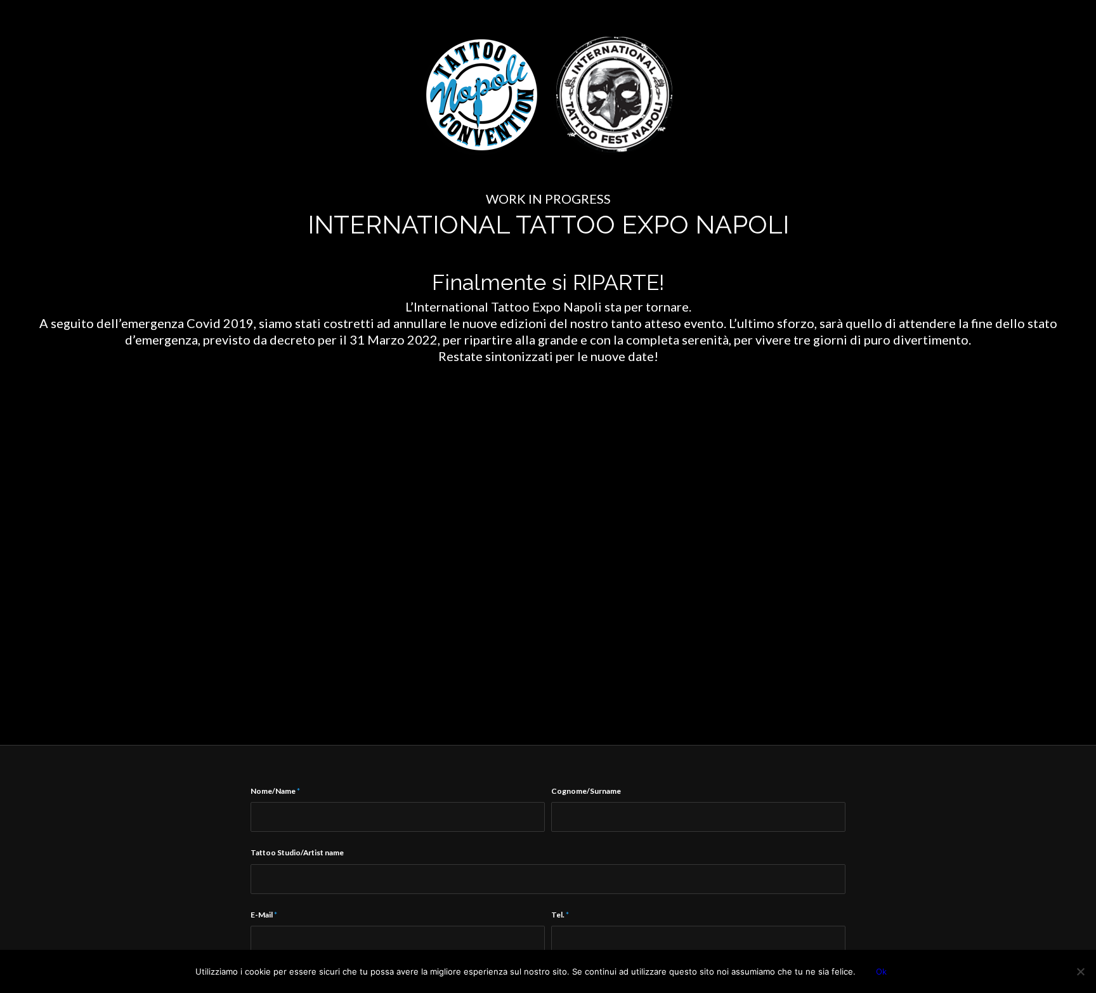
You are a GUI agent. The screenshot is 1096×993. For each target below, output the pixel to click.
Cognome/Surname (586, 791)
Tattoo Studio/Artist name (297, 852)
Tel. (560, 914)
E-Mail (264, 914)
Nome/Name (275, 791)
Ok (881, 971)
